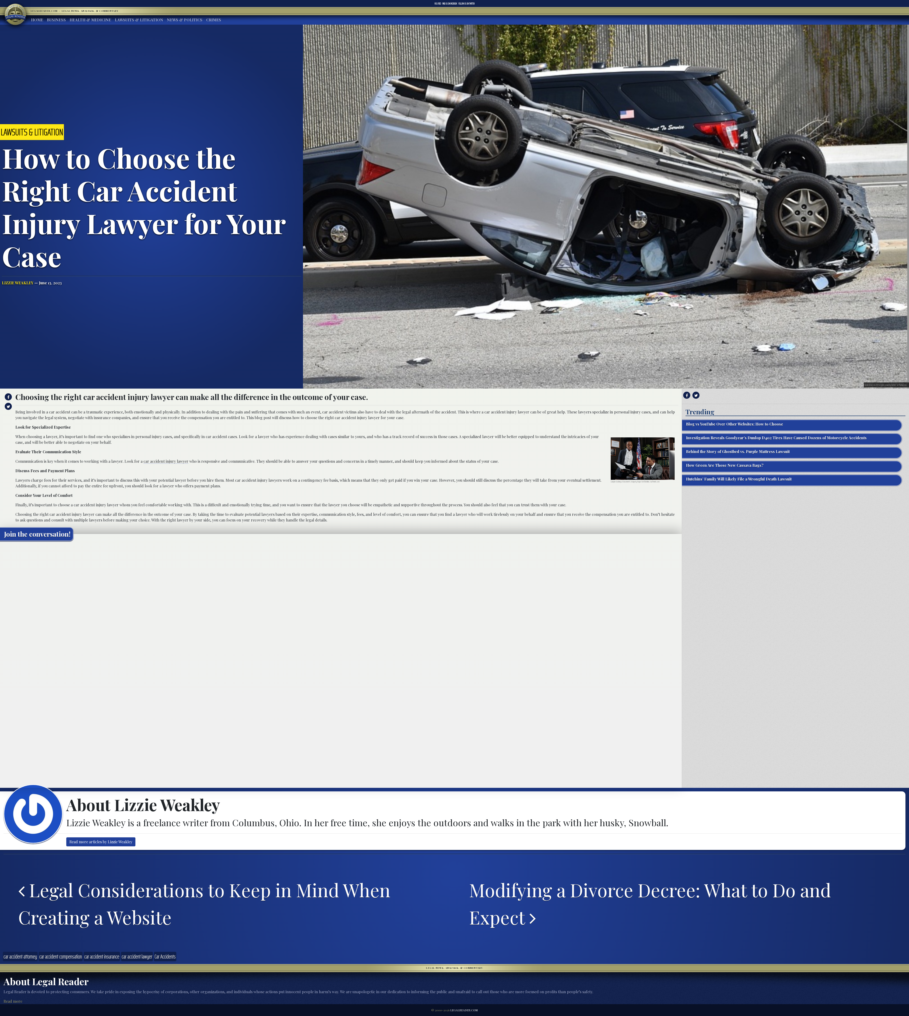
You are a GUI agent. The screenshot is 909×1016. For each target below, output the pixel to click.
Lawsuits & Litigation (139, 19)
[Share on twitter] (8, 406)
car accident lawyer (137, 956)
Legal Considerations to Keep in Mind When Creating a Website (204, 903)
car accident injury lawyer (165, 461)
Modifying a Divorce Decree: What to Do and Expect (650, 903)
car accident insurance (101, 956)
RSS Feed (438, 3)
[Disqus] (341, 603)
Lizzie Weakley (17, 282)
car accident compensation (60, 956)
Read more (13, 1001)
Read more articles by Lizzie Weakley (100, 841)
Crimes (213, 19)
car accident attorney (20, 956)
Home (37, 19)
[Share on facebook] (8, 397)
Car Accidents (165, 956)
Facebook (449, 3)
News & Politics (184, 19)
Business (56, 19)
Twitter (467, 3)
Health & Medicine (90, 19)
